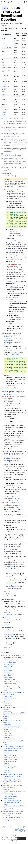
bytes (7, 593)
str (12, 240)
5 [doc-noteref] (25, 75)
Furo (16, 842)
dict (10, 240)
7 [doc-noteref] (9, 81)
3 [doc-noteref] (2, 71)
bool (7, 624)
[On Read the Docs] (13, 836)
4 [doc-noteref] (3, 71)
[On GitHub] (15, 836)
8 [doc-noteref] (6, 104)
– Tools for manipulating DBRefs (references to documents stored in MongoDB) (14, 714)
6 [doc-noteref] (8, 86)
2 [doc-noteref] (25, 67)
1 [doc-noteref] (4, 43)
